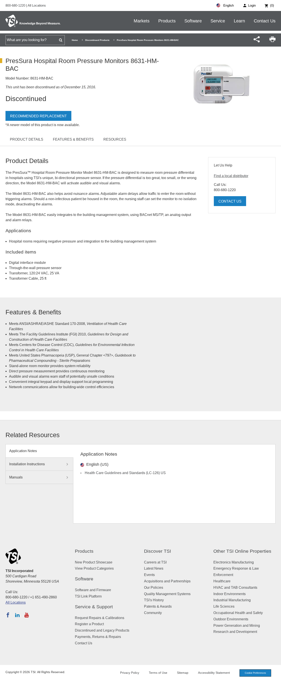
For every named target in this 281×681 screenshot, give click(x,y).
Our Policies (153, 587)
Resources (114, 139)
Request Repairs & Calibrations (99, 618)
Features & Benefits (73, 139)
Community (153, 613)
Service (218, 20)
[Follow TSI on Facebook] (7, 614)
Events (149, 575)
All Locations (37, 5)
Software (193, 20)
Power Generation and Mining (236, 625)
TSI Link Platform (88, 596)
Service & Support (94, 606)
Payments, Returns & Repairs (98, 637)
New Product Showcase (93, 562)
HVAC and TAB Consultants (235, 587)
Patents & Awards (158, 606)
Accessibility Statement (214, 672)
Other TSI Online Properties (242, 551)
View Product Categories (94, 568)
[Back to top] (275, 675)
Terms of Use (158, 672)
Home (75, 40)
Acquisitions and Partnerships (167, 581)
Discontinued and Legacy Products (102, 630)
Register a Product (89, 624)
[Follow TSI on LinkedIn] (17, 614)
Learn (239, 20)
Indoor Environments (229, 594)
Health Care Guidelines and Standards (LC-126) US (125, 473)
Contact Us (265, 20)
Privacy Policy (129, 672)
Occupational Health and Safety (238, 613)
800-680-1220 (15, 5)
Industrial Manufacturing (232, 600)
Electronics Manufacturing (233, 562)
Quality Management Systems (167, 594)
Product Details (26, 139)
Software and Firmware (93, 590)
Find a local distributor (231, 176)
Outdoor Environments (230, 619)
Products (167, 20)
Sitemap (182, 672)
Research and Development (235, 632)
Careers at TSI (155, 562)
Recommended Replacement (38, 116)
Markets (142, 20)
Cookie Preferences (255, 673)
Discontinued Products (97, 40)
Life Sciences (223, 606)
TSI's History (154, 600)
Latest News (153, 568)
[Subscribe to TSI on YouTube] (26, 614)
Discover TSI (157, 551)
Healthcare (222, 581)
